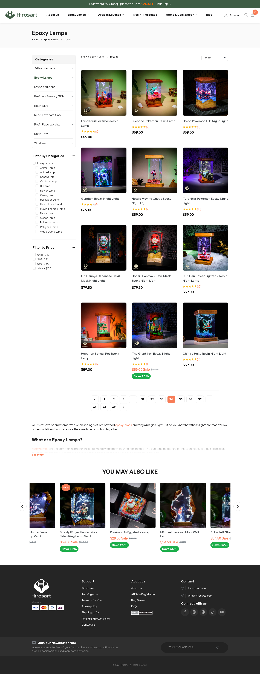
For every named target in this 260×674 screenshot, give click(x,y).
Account (235, 15)
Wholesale (88, 588)
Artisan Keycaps (109, 14)
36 (190, 399)
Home (35, 39)
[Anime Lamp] (37, 172)
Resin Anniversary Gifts (49, 96)
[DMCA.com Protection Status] (142, 614)
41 (104, 407)
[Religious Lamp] (37, 226)
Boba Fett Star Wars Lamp (201, 532)
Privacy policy (89, 606)
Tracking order (90, 594)
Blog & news (138, 600)
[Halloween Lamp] (37, 199)
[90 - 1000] (34, 268)
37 (200, 399)
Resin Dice (41, 105)
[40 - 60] (34, 259)
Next (237, 506)
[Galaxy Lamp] (37, 195)
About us (53, 14)
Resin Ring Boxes (145, 14)
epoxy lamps (123, 425)
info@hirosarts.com (200, 595)
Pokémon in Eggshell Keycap (102, 532)
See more (38, 454)
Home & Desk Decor (180, 14)
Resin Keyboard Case (48, 115)
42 (114, 407)
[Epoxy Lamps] (34, 163)
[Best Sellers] (37, 176)
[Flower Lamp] (37, 190)
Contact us (88, 624)
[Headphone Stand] (37, 204)
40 (95, 407)
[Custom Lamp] (37, 181)
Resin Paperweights (47, 124)
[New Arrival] (37, 213)
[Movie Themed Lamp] (37, 208)
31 (142, 399)
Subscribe (217, 647)
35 (181, 399)
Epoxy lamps (40, 448)
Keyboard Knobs (44, 87)
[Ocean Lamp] (37, 217)
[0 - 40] (34, 254)
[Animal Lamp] (37, 167)
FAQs (134, 606)
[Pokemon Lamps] (37, 222)
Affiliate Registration (143, 594)
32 (152, 399)
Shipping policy (90, 612)
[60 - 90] (34, 263)
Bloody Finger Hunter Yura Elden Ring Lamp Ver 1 (50, 534)
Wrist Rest (41, 143)
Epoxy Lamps (77, 14)
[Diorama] (37, 185)
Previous (22, 506)
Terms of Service (92, 600)
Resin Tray (41, 134)
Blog (209, 14)
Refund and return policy (96, 618)
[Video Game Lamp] (37, 231)
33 (161, 399)
